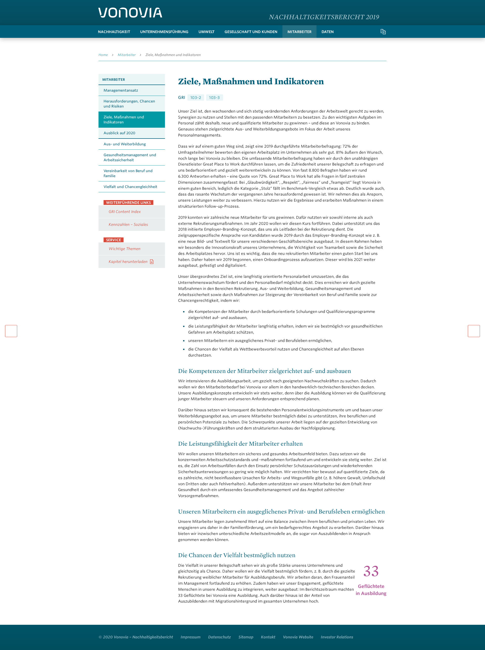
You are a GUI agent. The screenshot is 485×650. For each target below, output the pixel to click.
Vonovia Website (298, 637)
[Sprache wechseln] (381, 6)
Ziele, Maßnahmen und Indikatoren (173, 55)
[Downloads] (373, 31)
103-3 (214, 97)
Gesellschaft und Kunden (251, 32)
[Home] (130, 13)
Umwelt (206, 32)
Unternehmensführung (164, 32)
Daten (328, 32)
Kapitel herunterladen (128, 261)
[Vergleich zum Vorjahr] (383, 31)
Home (103, 55)
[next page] (474, 331)
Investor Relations (337, 637)
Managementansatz (121, 90)
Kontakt (268, 637)
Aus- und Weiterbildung (125, 144)
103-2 (195, 97)
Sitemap (245, 637)
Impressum (191, 637)
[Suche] (363, 31)
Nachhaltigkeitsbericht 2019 (324, 17)
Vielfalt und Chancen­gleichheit (130, 187)
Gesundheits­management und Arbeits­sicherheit (130, 157)
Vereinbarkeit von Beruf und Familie (128, 173)
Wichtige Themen (124, 249)
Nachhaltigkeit (114, 32)
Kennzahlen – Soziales (128, 224)
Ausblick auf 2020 (119, 133)
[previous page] (11, 331)
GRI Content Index (125, 211)
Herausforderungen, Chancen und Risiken (129, 103)
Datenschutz (219, 637)
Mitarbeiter (299, 32)
